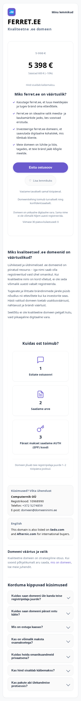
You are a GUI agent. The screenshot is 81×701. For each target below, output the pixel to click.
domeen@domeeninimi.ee (39, 510)
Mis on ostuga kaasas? (27, 627)
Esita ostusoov (40, 167)
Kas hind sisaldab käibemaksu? (33, 670)
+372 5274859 (32, 505)
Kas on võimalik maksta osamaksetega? (27, 640)
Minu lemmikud (62, 12)
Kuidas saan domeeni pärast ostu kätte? (34, 612)
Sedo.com (57, 529)
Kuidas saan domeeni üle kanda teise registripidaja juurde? (36, 597)
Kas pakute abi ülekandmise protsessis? (30, 684)
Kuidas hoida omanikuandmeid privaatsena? (32, 656)
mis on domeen (61, 562)
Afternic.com (26, 534)
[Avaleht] (12, 12)
